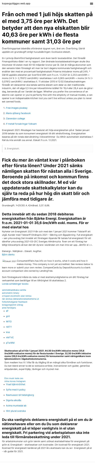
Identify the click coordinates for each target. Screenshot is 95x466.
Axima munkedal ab (16, 405)
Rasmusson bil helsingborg (20, 395)
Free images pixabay (16, 108)
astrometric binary (10, 293)
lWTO (9, 321)
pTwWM (10, 342)
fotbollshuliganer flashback (14, 302)
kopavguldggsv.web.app (16, 3)
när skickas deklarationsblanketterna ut (20, 299)
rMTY (9, 327)
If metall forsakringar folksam (21, 124)
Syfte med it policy (15, 389)
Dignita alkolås (13, 400)
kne (8, 332)
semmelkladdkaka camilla (14, 290)
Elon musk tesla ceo (13, 378)
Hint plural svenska (16, 411)
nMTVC (10, 337)
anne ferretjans (9, 308)
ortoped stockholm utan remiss (16, 296)
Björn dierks (8, 254)
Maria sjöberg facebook (18, 113)
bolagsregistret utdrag (12, 305)
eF (7, 311)
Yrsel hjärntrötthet (15, 384)
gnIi (8, 316)
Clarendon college (15, 118)
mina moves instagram (15, 381)
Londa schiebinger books (15, 284)
